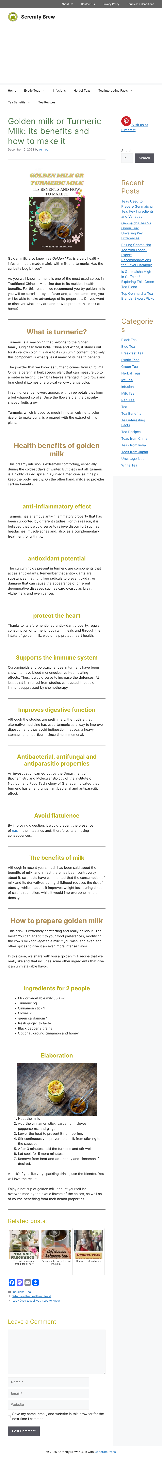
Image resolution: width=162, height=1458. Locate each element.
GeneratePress (105, 1452)
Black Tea (129, 340)
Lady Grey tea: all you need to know (36, 1300)
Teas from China (134, 438)
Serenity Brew (38, 17)
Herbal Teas (82, 90)
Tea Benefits (16, 102)
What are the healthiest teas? (31, 1296)
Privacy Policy (111, 4)
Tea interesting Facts (113, 90)
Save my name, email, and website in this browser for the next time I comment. (58, 1416)
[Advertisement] (81, 55)
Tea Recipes (47, 102)
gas (15, 831)
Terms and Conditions (140, 4)
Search (126, 151)
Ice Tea (127, 380)
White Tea (129, 465)
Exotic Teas (32, 90)
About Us (67, 4)
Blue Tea (128, 346)
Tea (28, 1292)
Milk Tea (128, 393)
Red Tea (128, 400)
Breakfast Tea (132, 353)
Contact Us (88, 4)
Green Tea (129, 367)
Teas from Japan (134, 452)
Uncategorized (133, 459)
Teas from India (133, 445)
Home (12, 90)
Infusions (59, 90)
